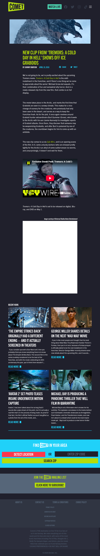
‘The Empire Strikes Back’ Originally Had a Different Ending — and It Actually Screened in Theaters (25, 337)
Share (64, 67)
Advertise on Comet (50, 512)
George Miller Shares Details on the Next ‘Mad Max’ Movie (70, 333)
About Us (18, 502)
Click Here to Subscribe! (50, 485)
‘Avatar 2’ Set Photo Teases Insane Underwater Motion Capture (25, 398)
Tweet (75, 67)
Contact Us (39, 502)
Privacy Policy (50, 507)
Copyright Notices (50, 521)
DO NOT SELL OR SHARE (58, 546)
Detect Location (23, 454)
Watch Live (55, 6)
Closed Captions (50, 525)
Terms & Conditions (60, 502)
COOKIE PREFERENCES (39, 546)
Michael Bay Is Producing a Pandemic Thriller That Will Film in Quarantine (69, 398)
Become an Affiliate (50, 516)
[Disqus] (50, 256)
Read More (13, 366)
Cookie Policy (81, 502)
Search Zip (50, 460)
